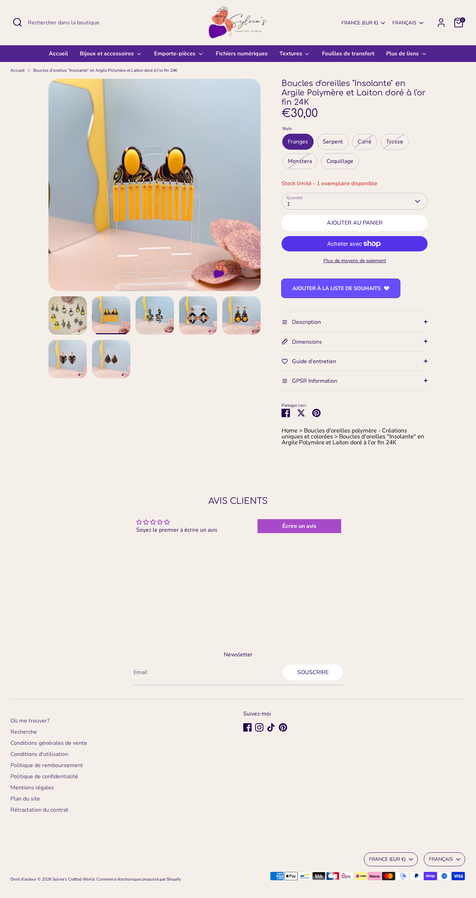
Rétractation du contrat (39, 810)
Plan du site (25, 799)
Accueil (58, 53)
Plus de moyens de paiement (354, 260)
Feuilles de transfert (348, 53)
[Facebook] (247, 727)
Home (290, 431)
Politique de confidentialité (44, 776)
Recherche (23, 732)
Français (404, 22)
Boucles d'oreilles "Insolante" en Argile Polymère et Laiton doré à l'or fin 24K (105, 70)
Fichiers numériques (242, 53)
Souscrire (313, 672)
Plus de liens (403, 53)
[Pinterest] (283, 727)
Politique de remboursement (46, 765)
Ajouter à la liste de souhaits (336, 288)
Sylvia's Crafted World (73, 879)
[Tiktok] (271, 727)
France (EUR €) (359, 22)
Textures (291, 53)
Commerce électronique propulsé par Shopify (139, 879)
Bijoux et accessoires (107, 53)
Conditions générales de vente (48, 743)
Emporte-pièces (175, 53)
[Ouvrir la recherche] (17, 22)
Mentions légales (32, 787)
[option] (154, 187)
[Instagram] (259, 727)
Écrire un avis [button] (299, 526)
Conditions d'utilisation (39, 754)
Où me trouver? (29, 721)
